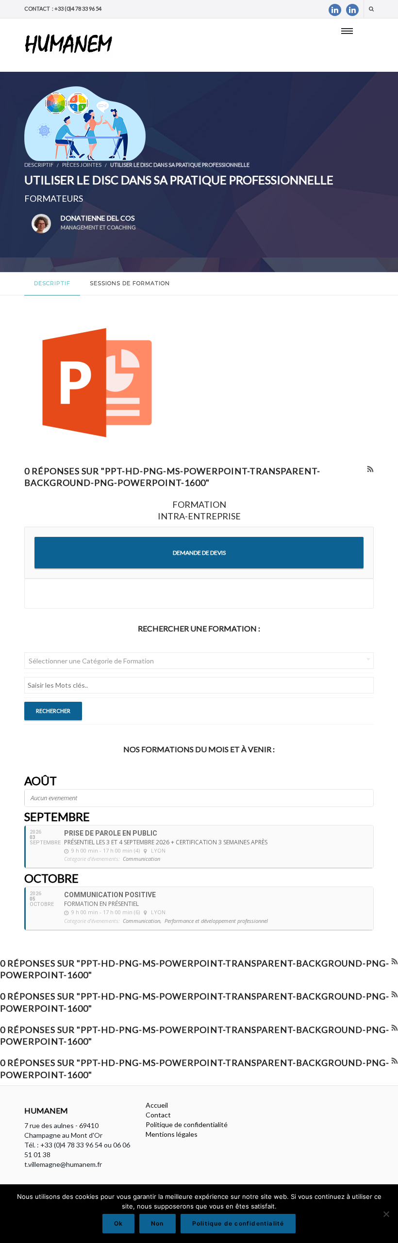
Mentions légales (172, 1134)
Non (157, 1223)
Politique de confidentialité (187, 1124)
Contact (158, 1115)
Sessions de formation (130, 283)
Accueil (157, 1105)
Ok (118, 1223)
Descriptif (52, 283)
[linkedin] (335, 10)
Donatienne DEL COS (98, 222)
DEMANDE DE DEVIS (199, 552)
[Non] (386, 1214)
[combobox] (199, 660)
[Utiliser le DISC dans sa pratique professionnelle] (85, 123)
